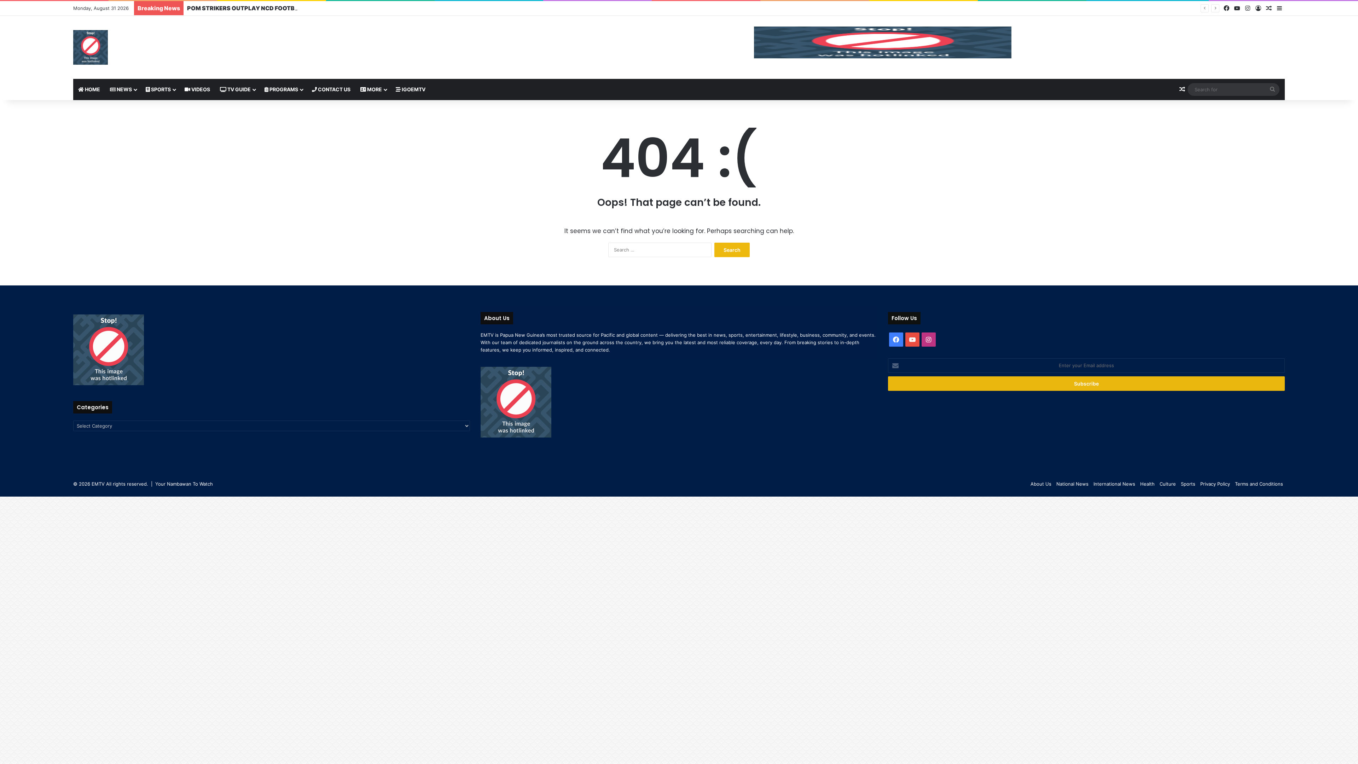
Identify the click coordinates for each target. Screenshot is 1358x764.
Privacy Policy (1215, 484)
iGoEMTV (413, 89)
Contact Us (333, 89)
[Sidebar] (1279, 8)
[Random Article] (1269, 8)
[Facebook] (1226, 8)
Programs (283, 89)
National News (1072, 484)
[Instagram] (1247, 8)
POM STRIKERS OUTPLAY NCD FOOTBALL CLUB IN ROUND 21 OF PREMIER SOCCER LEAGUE (315, 8)
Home (92, 89)
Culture (1168, 484)
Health (1147, 484)
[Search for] (1272, 89)
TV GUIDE (238, 89)
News (124, 89)
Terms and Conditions (1259, 484)
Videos (200, 89)
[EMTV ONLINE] (90, 47)
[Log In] (1258, 8)
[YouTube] (1237, 8)
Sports (160, 89)
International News (1114, 484)
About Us (1041, 484)
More (374, 89)
